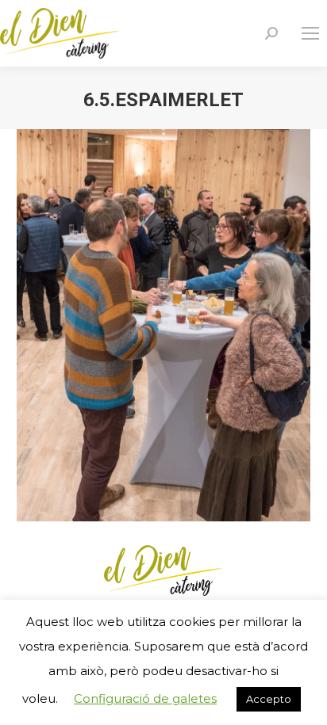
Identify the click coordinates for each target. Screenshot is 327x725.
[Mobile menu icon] (310, 33)
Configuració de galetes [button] (145, 698)
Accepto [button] (268, 699)
